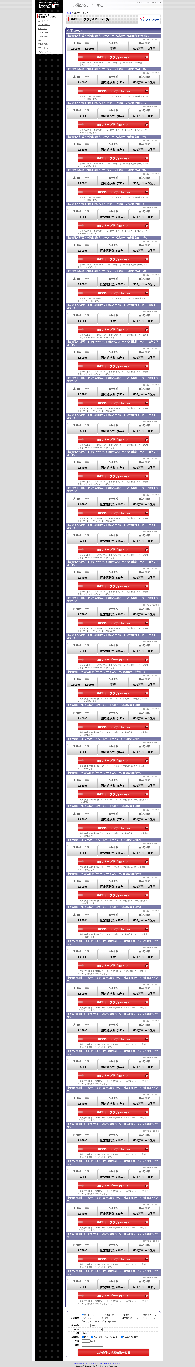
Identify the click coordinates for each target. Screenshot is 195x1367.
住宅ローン (42, 29)
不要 (86, 1333)
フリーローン (43, 48)
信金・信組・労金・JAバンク (105, 1337)
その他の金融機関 (130, 1337)
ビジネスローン (44, 36)
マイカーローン (44, 25)
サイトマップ (118, 1364)
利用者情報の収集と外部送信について (87, 1364)
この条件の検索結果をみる (113, 1352)
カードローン (43, 21)
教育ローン (42, 40)
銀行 (86, 1337)
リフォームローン (45, 52)
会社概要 (107, 1364)
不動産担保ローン (45, 44)
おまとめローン (44, 33)
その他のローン (111, 1322)
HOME (68, 13)
